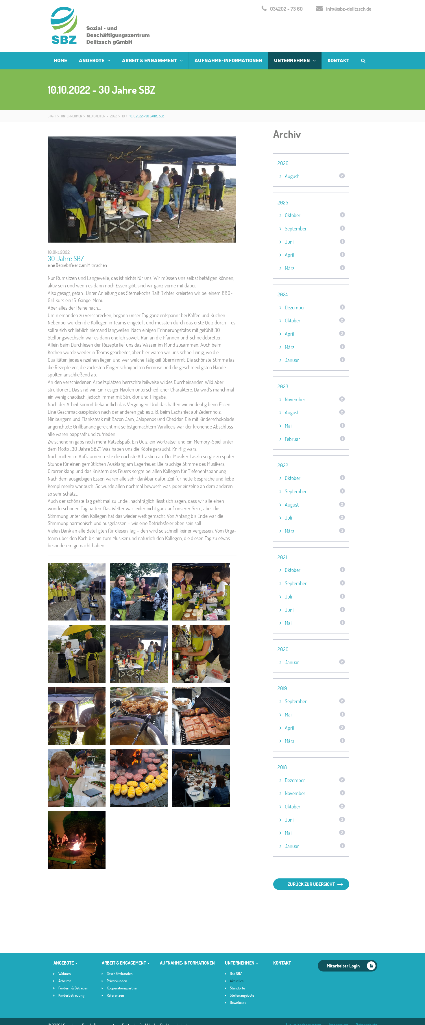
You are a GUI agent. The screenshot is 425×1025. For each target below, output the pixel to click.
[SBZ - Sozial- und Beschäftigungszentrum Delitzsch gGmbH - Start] (100, 26)
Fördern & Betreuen (73, 988)
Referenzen (115, 995)
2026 (283, 163)
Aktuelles (236, 980)
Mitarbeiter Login (343, 966)
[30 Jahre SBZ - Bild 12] (201, 778)
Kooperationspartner (122, 988)
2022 (113, 116)
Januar (314, 360)
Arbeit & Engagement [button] (150, 60)
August (314, 176)
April (314, 254)
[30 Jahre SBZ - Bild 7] (77, 716)
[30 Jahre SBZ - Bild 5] (139, 654)
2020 (283, 649)
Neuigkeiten (96, 116)
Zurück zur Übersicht (311, 884)
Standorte (237, 988)
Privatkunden (117, 980)
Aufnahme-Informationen (228, 60)
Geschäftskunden (120, 973)
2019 (282, 688)
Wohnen (64, 973)
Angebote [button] (92, 60)
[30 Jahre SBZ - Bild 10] (77, 778)
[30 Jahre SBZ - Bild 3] (201, 591)
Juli (314, 517)
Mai (314, 425)
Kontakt (338, 60)
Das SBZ (236, 973)
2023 (283, 386)
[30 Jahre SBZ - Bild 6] (201, 654)
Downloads (238, 1002)
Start (52, 116)
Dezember (314, 307)
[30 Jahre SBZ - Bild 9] (201, 716)
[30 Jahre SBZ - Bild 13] (77, 840)
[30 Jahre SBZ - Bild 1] (77, 591)
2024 (283, 294)
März (314, 268)
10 (123, 116)
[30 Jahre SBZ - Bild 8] (139, 716)
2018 (282, 767)
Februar (314, 438)
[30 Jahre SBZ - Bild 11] (139, 778)
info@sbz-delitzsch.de (349, 8)
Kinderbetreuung (71, 995)
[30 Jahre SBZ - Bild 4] (77, 654)
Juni (314, 241)
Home (60, 60)
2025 (283, 202)
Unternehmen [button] (292, 60)
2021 (282, 557)
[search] (363, 60)
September (314, 228)
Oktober (314, 215)
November (314, 399)
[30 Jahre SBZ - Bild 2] (139, 591)
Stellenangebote (242, 995)
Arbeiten (64, 980)
